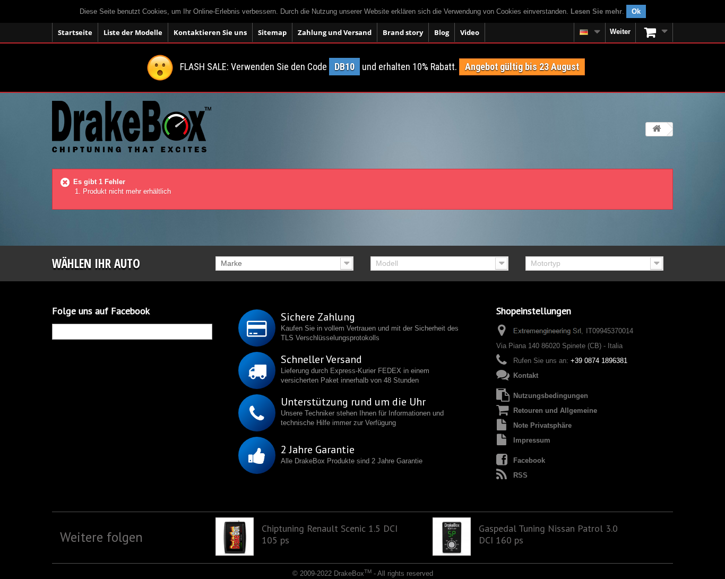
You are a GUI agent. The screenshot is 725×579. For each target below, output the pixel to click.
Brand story (403, 32)
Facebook (529, 460)
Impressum (531, 440)
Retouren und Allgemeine (555, 410)
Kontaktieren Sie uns (210, 32)
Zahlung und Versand (335, 32)
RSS (520, 475)
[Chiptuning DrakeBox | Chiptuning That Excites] (131, 126)
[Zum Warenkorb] (654, 32)
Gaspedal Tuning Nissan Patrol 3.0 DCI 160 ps (548, 534)
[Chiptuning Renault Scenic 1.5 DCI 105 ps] (234, 536)
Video (469, 32)
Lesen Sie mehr (596, 11)
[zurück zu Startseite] (656, 129)
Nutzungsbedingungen (550, 396)
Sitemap (272, 32)
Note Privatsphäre (542, 425)
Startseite (75, 32)
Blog (441, 32)
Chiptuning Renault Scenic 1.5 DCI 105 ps (330, 534)
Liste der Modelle (132, 32)
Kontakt (525, 375)
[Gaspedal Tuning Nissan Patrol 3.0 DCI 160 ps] (451, 536)
